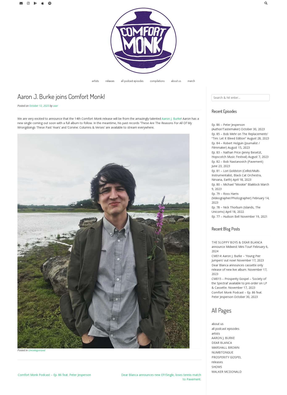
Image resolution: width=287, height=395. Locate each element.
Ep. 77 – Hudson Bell (226, 216)
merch (191, 81)
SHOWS (217, 367)
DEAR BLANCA (222, 343)
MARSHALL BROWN (225, 348)
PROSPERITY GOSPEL (226, 357)
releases (109, 81)
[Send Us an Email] (21, 3)
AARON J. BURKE (223, 338)
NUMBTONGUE (222, 352)
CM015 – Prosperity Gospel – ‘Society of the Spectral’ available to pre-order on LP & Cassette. (239, 283)
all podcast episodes (132, 81)
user (55, 106)
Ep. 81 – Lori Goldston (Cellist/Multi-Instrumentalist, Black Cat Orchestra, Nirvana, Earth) (237, 175)
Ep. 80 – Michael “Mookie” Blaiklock (236, 184)
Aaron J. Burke (171, 119)
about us (176, 81)
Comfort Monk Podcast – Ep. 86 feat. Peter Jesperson (54, 375)
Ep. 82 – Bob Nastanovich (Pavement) (237, 162)
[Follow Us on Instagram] (28, 3)
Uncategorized (36, 350)
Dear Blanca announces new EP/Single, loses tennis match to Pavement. (161, 377)
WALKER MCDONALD (227, 372)
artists (95, 81)
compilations (157, 81)
